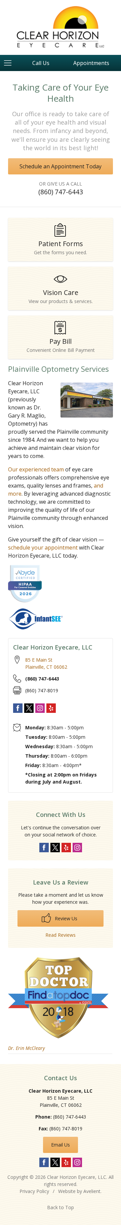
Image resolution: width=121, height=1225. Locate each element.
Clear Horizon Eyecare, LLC (76, 1177)
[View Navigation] (10, 63)
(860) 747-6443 (60, 191)
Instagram (40, 708)
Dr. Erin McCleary (26, 1048)
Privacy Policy (34, 1191)
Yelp (51, 708)
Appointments (91, 63)
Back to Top (60, 1207)
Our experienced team (36, 469)
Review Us (65, 918)
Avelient (91, 1191)
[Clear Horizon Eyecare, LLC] (60, 26)
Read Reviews (60, 935)
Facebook (18, 708)
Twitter (29, 708)
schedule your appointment (43, 547)
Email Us (60, 1144)
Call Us (40, 63)
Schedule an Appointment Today (60, 166)
